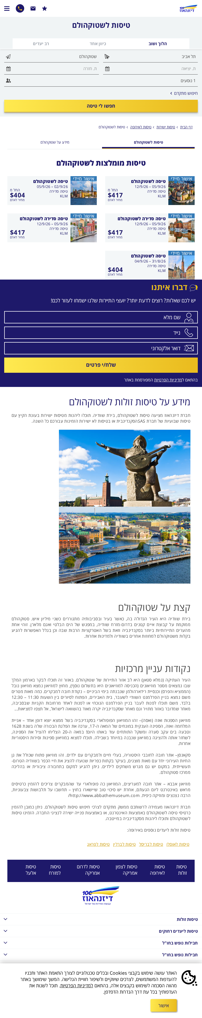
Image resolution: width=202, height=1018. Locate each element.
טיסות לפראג (98, 844)
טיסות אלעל (31, 869)
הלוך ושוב (158, 43)
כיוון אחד (98, 43)
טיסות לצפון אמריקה (126, 869)
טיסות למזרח (55, 869)
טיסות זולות (181, 869)
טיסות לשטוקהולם (112, 126)
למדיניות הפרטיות (76, 985)
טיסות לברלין (124, 844)
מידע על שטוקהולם (55, 142)
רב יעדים (41, 43)
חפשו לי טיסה (101, 106)
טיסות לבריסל (151, 844)
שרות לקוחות (33, 8)
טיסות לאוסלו (178, 844)
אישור (163, 1005)
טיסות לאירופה (157, 869)
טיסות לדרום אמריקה (88, 869)
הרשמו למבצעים (44, 8)
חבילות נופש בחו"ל (180, 943)
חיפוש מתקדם (184, 93)
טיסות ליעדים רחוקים (178, 931)
